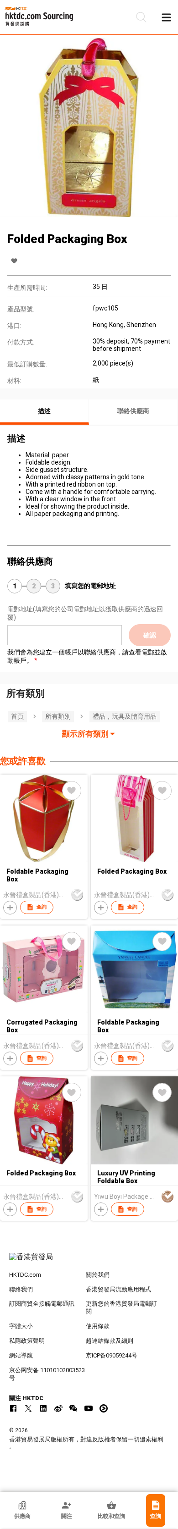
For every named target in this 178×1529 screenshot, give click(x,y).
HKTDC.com (25, 1274)
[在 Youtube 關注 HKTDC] (88, 1408)
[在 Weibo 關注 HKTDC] (58, 1408)
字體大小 (21, 1326)
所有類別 (58, 716)
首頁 (17, 716)
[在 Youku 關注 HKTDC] (103, 1408)
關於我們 (98, 1274)
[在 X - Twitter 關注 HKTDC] (28, 1408)
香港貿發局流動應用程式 (118, 1289)
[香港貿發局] (89, 1261)
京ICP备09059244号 (111, 1355)
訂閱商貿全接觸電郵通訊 (41, 1303)
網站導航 (21, 1355)
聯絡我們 (21, 1289)
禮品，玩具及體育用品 (125, 716)
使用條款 (98, 1326)
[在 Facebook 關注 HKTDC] (13, 1408)
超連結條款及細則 (109, 1340)
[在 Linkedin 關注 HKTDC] (43, 1408)
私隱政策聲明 (27, 1340)
